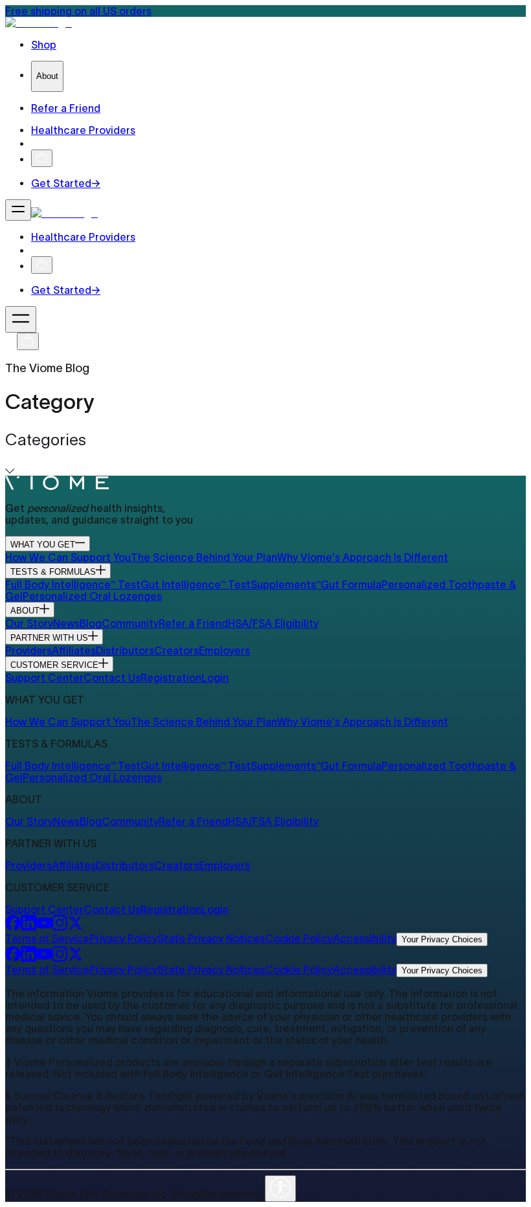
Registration (171, 677)
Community (130, 623)
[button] (265, 453)
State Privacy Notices (211, 938)
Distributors (125, 650)
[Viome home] (57, 486)
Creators (176, 650)
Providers (28, 650)
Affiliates (74, 650)
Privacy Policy (123, 938)
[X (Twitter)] (75, 927)
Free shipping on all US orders (78, 11)
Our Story (29, 623)
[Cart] (28, 341)
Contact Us (112, 677)
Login (215, 677)
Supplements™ (286, 584)
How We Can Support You (68, 557)
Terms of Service (47, 938)
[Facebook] (13, 927)
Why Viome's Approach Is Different (362, 557)
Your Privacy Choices (441, 939)
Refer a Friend (193, 623)
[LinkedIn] (28, 927)
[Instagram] (59, 927)
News (66, 623)
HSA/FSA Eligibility (273, 623)
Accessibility (364, 938)
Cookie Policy (299, 938)
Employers (224, 650)
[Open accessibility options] (280, 1188)
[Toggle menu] (18, 210)
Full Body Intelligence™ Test (73, 584)
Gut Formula (351, 584)
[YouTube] (44, 927)
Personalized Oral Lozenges (92, 596)
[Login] (37, 143)
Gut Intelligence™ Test (196, 584)
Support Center (44, 677)
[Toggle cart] (41, 158)
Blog (91, 623)
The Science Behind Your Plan (204, 557)
